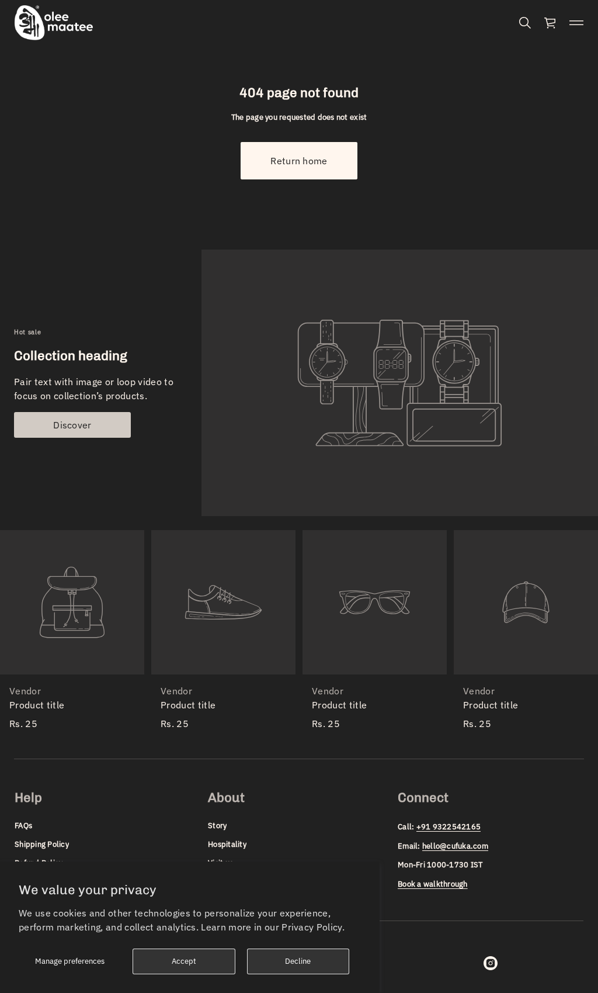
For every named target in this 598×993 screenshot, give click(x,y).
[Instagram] (490, 963)
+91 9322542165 (448, 827)
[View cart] (551, 23)
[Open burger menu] (576, 23)
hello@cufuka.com (455, 846)
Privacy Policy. (313, 927)
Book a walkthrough (433, 884)
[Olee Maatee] (54, 22)
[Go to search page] (525, 23)
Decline (298, 961)
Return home (299, 161)
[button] (525, 23)
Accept (184, 961)
